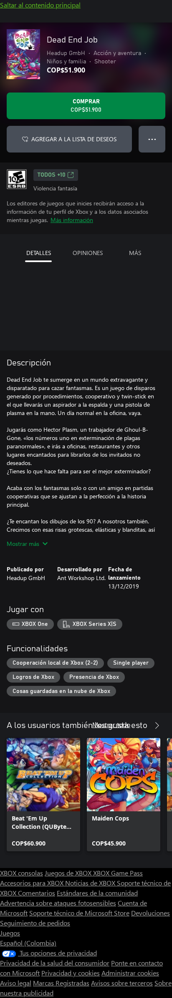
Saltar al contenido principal (40, 4)
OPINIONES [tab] (88, 253)
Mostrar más (23, 544)
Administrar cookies (130, 972)
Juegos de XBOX (69, 872)
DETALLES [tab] (38, 253)
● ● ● (152, 139)
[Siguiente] (157, 725)
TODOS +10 (52, 175)
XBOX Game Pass (118, 872)
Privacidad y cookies (70, 972)
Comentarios (36, 892)
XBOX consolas (21, 872)
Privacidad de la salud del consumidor (54, 962)
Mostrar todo (111, 724)
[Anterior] (140, 725)
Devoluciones (150, 912)
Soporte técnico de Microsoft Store (79, 912)
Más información (72, 220)
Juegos (10, 932)
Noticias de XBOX (91, 882)
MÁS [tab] (135, 253)
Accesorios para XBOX (32, 882)
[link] (43, 794)
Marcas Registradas (61, 982)
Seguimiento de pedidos (35, 922)
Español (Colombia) (28, 942)
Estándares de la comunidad (97, 892)
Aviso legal (15, 982)
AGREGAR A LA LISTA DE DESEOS (73, 139)
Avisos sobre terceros (122, 982)
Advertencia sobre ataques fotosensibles (58, 902)
